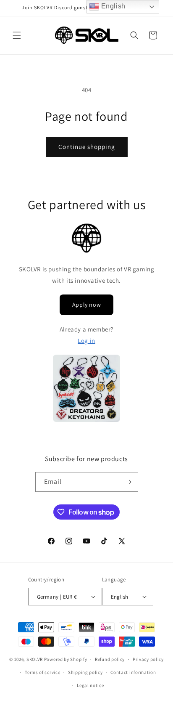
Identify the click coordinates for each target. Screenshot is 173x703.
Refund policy (110, 659)
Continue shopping (86, 147)
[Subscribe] (128, 482)
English (112, 6)
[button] (17, 35)
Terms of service (42, 672)
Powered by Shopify (65, 659)
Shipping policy (85, 672)
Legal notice (90, 685)
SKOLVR (34, 659)
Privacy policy (148, 659)
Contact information (133, 672)
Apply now (86, 304)
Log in (86, 341)
